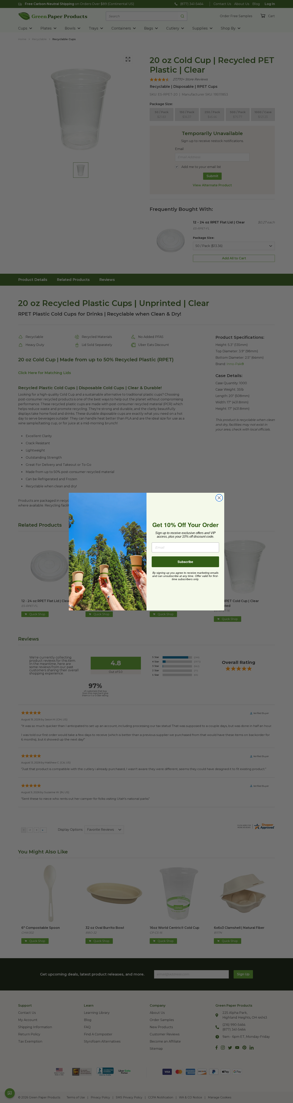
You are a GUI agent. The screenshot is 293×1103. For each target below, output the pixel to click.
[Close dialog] (219, 497)
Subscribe (185, 561)
